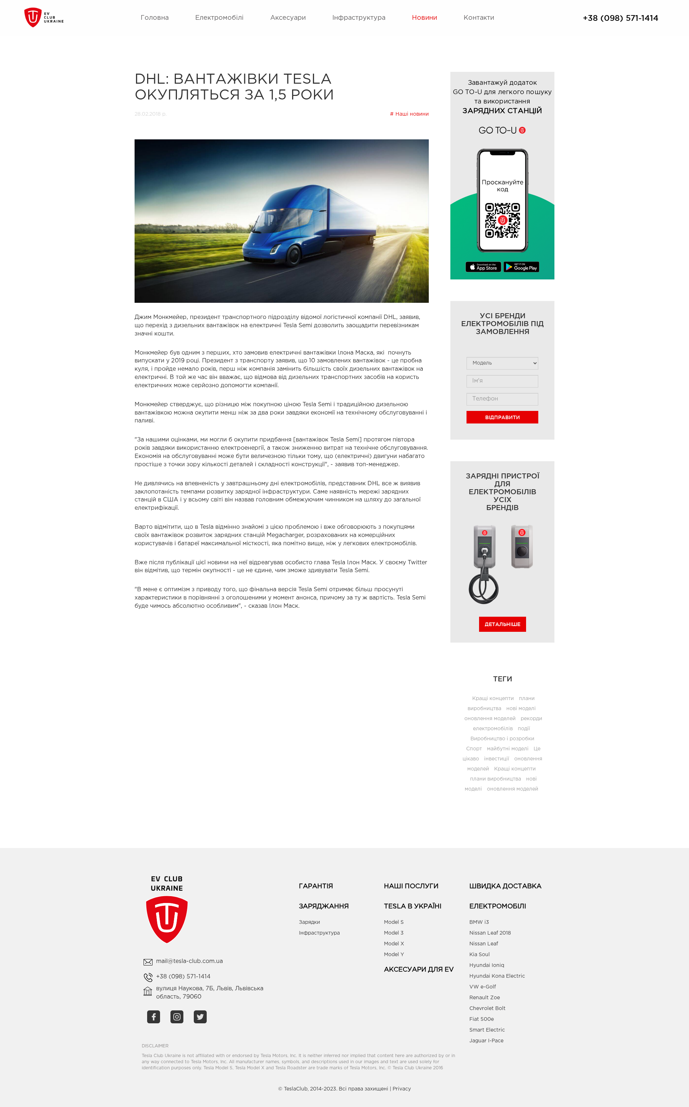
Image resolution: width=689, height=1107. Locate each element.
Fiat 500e (481, 1019)
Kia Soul (479, 955)
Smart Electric (487, 1030)
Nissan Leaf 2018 (490, 933)
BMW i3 (479, 922)
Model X (394, 944)
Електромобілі (219, 18)
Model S (394, 922)
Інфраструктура (358, 18)
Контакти (479, 18)
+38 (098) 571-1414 (620, 18)
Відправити (502, 417)
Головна (155, 18)
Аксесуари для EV (419, 970)
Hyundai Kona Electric (497, 976)
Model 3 (394, 933)
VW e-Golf (482, 987)
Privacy (402, 1089)
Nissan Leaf (483, 944)
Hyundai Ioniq (486, 965)
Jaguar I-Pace (486, 1041)
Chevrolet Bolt (487, 1008)
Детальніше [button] (502, 624)
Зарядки (309, 922)
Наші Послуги (411, 886)
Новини (424, 18)
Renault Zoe (484, 998)
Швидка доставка (505, 886)
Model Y (394, 955)
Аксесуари (288, 18)
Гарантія (316, 886)
